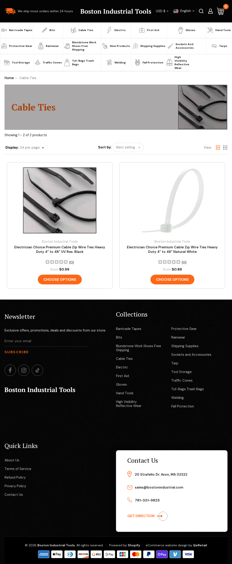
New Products (120, 46)
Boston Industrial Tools (60, 241)
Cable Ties (85, 30)
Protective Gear (20, 46)
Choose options (60, 279)
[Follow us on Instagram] (23, 370)
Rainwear (52, 46)
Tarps (223, 46)
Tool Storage (21, 62)
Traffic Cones (52, 62)
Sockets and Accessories (185, 46)
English (185, 11)
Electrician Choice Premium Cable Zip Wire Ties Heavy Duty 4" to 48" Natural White (172, 249)
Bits (52, 30)
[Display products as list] (225, 147)
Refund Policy (15, 477)
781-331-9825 (147, 500)
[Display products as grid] (218, 147)
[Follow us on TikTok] (37, 370)
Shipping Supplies (152, 46)
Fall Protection (153, 62)
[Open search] (201, 11)
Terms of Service (18, 469)
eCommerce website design (167, 545)
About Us (12, 460)
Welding (120, 62)
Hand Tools (223, 30)
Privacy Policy (15, 486)
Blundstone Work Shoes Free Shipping (84, 46)
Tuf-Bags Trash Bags (83, 62)
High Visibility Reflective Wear (181, 62)
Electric (120, 30)
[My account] (210, 11)
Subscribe (17, 352)
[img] (57, 262)
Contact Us (14, 495)
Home (9, 78)
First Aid (153, 30)
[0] (220, 11)
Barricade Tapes (20, 30)
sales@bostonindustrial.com (159, 487)
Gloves (190, 30)
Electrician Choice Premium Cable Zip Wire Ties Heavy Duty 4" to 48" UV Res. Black (59, 249)
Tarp (174, 363)
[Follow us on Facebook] (10, 370)
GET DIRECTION (141, 515)
